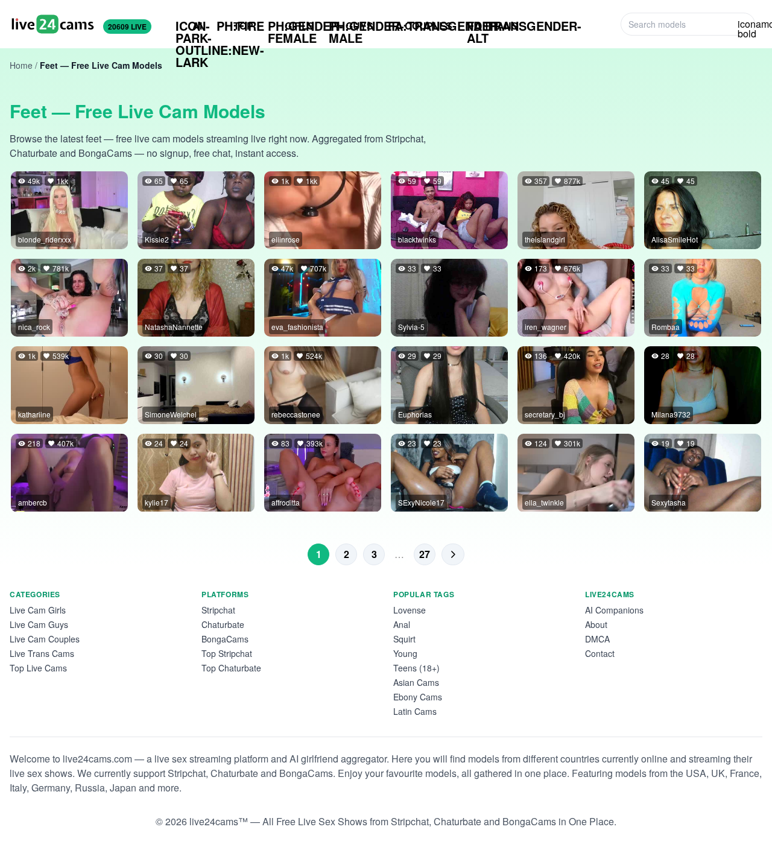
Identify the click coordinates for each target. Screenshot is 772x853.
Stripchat (218, 610)
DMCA (597, 639)
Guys (351, 26)
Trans (492, 26)
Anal (401, 624)
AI (189, 26)
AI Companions (614, 610)
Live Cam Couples (45, 639)
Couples (420, 25)
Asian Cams (416, 682)
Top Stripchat (226, 653)
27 (424, 554)
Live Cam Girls (38, 610)
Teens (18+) (416, 668)
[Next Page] (452, 554)
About (596, 624)
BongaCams (224, 639)
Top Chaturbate (231, 668)
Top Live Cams (38, 668)
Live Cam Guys (39, 624)
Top (235, 25)
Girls (291, 26)
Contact (600, 653)
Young (405, 653)
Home (21, 65)
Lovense (409, 610)
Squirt (404, 639)
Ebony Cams (417, 697)
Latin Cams (415, 711)
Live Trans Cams (42, 653)
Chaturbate (222, 624)
